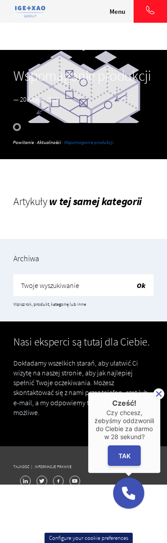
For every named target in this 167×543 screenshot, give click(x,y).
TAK (124, 456)
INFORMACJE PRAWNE (53, 466)
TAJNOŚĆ (21, 466)
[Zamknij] (158, 393)
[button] (128, 493)
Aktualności (49, 142)
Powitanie (23, 142)
